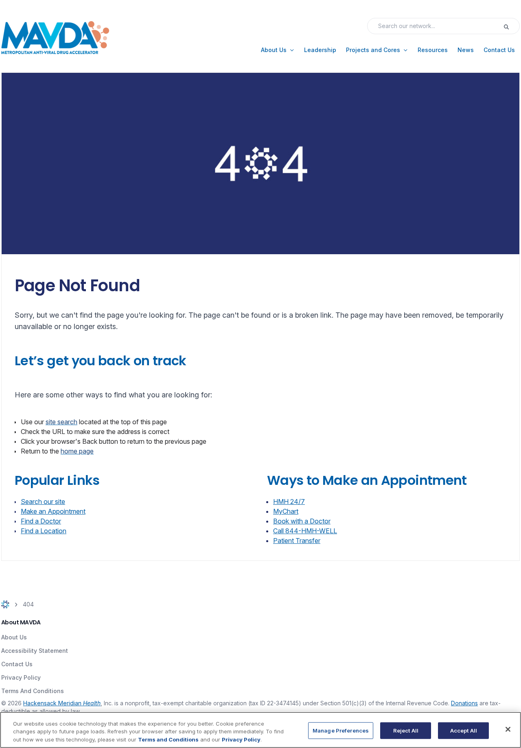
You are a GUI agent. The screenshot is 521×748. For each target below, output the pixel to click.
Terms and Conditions (168, 739)
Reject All (405, 730)
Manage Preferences (341, 730)
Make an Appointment (53, 511)
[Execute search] (511, 26)
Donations (464, 703)
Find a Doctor (41, 521)
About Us (14, 637)
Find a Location (43, 531)
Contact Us (17, 664)
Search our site (43, 501)
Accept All (463, 730)
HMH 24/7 (289, 501)
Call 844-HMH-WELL (305, 531)
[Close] (508, 729)
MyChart (285, 511)
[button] (277, 50)
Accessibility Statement (34, 650)
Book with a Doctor (302, 521)
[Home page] (5, 604)
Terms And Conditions (32, 690)
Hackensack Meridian (62, 703)
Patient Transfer (296, 540)
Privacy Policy (21, 677)
